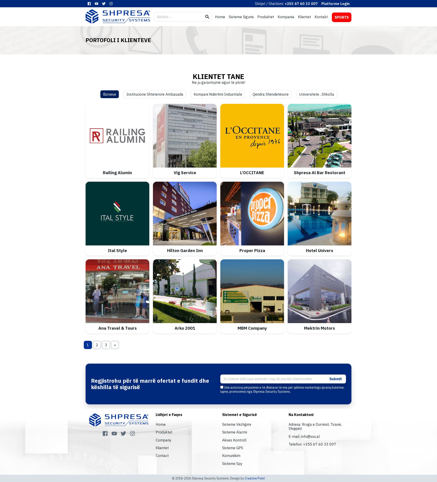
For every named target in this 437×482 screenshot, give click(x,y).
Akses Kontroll (234, 440)
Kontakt (321, 17)
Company (163, 440)
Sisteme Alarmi (234, 432)
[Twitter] (103, 3)
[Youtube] (96, 3)
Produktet (265, 17)
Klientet (304, 17)
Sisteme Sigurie (241, 17)
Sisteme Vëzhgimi (236, 424)
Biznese (109, 94)
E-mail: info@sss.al (304, 436)
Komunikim (231, 455)
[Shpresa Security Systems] (118, 16)
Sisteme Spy (232, 463)
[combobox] (178, 17)
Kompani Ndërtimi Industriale (218, 94)
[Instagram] (111, 3)
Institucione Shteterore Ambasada (155, 94)
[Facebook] (89, 3)
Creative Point (255, 478)
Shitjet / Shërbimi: (286, 4)
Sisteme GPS (232, 448)
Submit (335, 379)
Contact (162, 455)
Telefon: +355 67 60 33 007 (312, 444)
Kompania (286, 17)
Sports (342, 17)
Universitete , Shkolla (316, 94)
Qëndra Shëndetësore (271, 94)
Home (220, 17)
